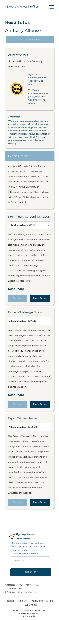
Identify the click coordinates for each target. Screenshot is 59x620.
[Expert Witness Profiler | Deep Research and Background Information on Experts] (20, 6)
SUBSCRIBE (31, 572)
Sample (17, 298)
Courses (31, 604)
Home (10, 600)
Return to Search (30, 39)
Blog (49, 600)
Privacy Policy (29, 616)
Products (36, 600)
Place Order (40, 298)
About (22, 600)
